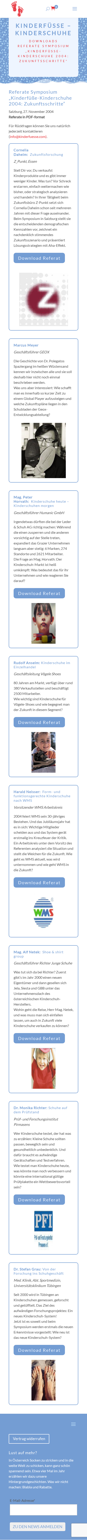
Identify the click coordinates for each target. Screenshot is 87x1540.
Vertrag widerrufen (29, 1438)
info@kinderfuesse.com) (28, 136)
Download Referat (39, 258)
